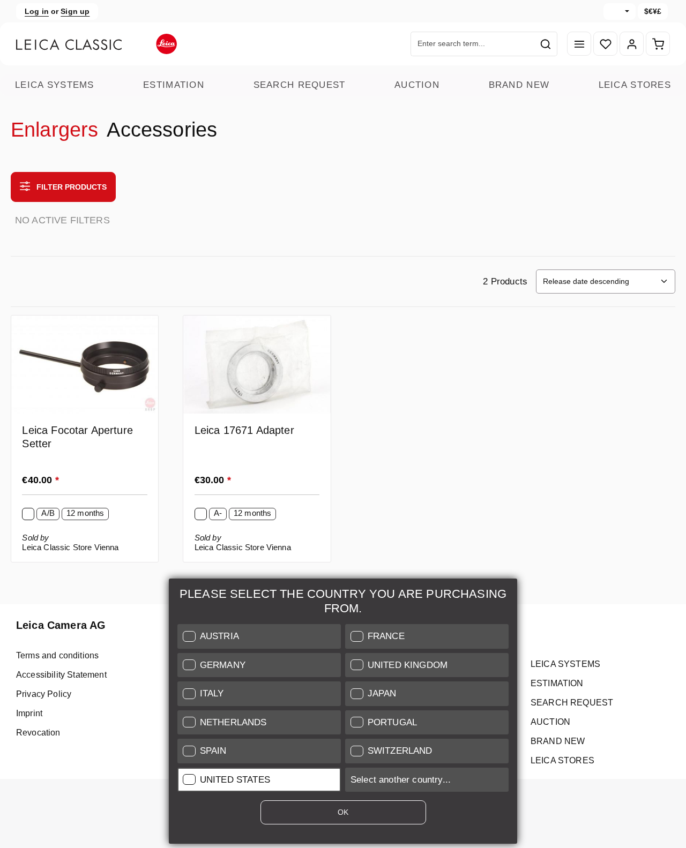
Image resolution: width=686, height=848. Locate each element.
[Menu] (579, 44)
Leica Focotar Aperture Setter (77, 436)
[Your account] (632, 44)
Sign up (75, 11)
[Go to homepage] (96, 44)
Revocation (38, 732)
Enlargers (54, 129)
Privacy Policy (43, 694)
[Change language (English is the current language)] (619, 11)
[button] (259, 636)
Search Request (299, 85)
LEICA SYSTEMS (54, 85)
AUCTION (416, 85)
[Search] (545, 44)
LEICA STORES (635, 85)
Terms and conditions (57, 655)
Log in (37, 11)
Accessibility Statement (61, 674)
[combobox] (473, 44)
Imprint (29, 713)
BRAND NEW (519, 85)
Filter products (70, 187)
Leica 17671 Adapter (244, 430)
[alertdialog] (343, 713)
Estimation (173, 85)
